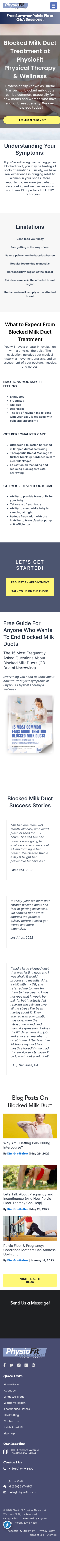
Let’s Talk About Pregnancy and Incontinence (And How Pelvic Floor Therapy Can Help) (28, 1198)
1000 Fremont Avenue (24, 1450)
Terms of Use (36, 1535)
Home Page (11, 1384)
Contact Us (11, 1421)
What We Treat (14, 1396)
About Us (10, 1390)
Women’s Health (15, 1402)
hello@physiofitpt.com (23, 1492)
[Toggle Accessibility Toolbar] (7, 1525)
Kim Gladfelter (17, 1153)
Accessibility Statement (21, 1531)
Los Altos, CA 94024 (23, 1453)
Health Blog (11, 1415)
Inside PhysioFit (14, 1427)
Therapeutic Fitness (17, 1408)
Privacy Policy (47, 1531)
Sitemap (9, 1433)
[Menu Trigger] (53, 5)
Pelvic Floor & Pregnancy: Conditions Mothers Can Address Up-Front (29, 1250)
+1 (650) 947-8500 (21, 1469)
